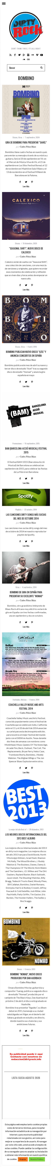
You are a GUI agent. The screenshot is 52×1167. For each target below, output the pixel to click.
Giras (20, 137)
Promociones (17, 443)
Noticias (24, 699)
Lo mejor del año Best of (17, 829)
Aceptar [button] (23, 1159)
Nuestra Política (37, 1159)
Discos (15, 137)
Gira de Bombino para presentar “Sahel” (26, 142)
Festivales (16, 699)
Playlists (18, 509)
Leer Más (26, 186)
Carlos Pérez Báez (28, 146)
